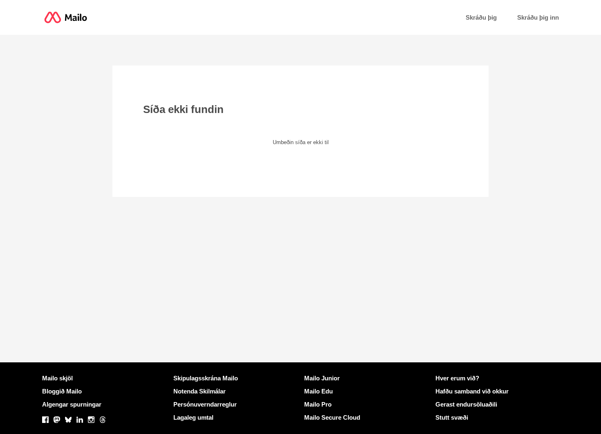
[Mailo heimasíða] (65, 17)
